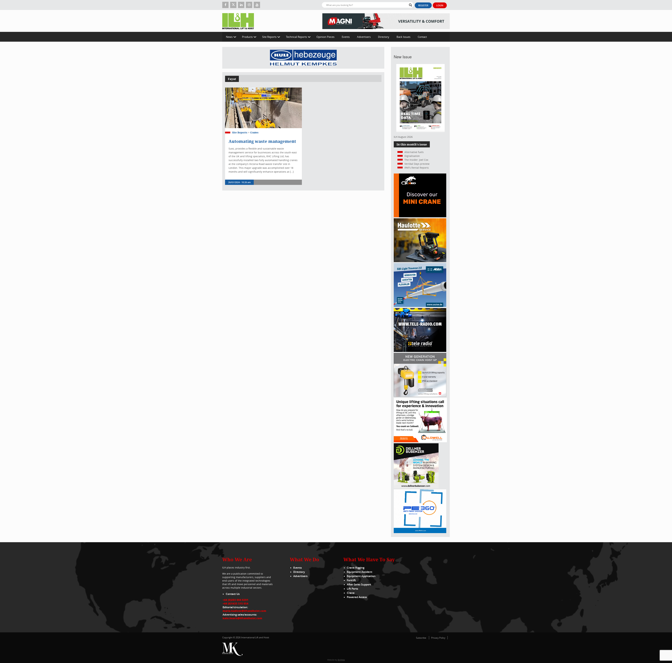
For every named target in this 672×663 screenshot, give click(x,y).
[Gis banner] (420, 395)
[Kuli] (303, 58)
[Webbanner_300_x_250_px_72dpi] (420, 351)
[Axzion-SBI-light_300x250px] (420, 306)
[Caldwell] (420, 441)
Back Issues (403, 37)
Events (346, 37)
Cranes (254, 132)
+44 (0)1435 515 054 (235, 603)
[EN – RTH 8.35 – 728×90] (386, 21)
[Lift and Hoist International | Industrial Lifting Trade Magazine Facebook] (225, 5)
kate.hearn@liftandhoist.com (242, 618)
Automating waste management (262, 141)
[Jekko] (420, 216)
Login (439, 5)
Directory (383, 37)
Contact (422, 37)
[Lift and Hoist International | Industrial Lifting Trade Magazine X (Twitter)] (233, 5)
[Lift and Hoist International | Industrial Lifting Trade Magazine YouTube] (257, 5)
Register (423, 5)
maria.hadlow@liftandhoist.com (244, 611)
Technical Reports (296, 37)
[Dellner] (416, 487)
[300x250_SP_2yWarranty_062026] (420, 261)
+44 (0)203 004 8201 (235, 600)
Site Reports (269, 37)
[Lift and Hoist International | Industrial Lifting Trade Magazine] (239, 21)
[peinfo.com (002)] (420, 532)
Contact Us (233, 594)
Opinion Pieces (325, 37)
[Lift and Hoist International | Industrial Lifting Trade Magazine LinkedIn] (241, 5)
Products (247, 37)
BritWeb (341, 659)
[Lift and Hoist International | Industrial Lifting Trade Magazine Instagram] (249, 5)
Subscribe (421, 637)
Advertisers (364, 37)
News (229, 37)
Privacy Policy (438, 637)
